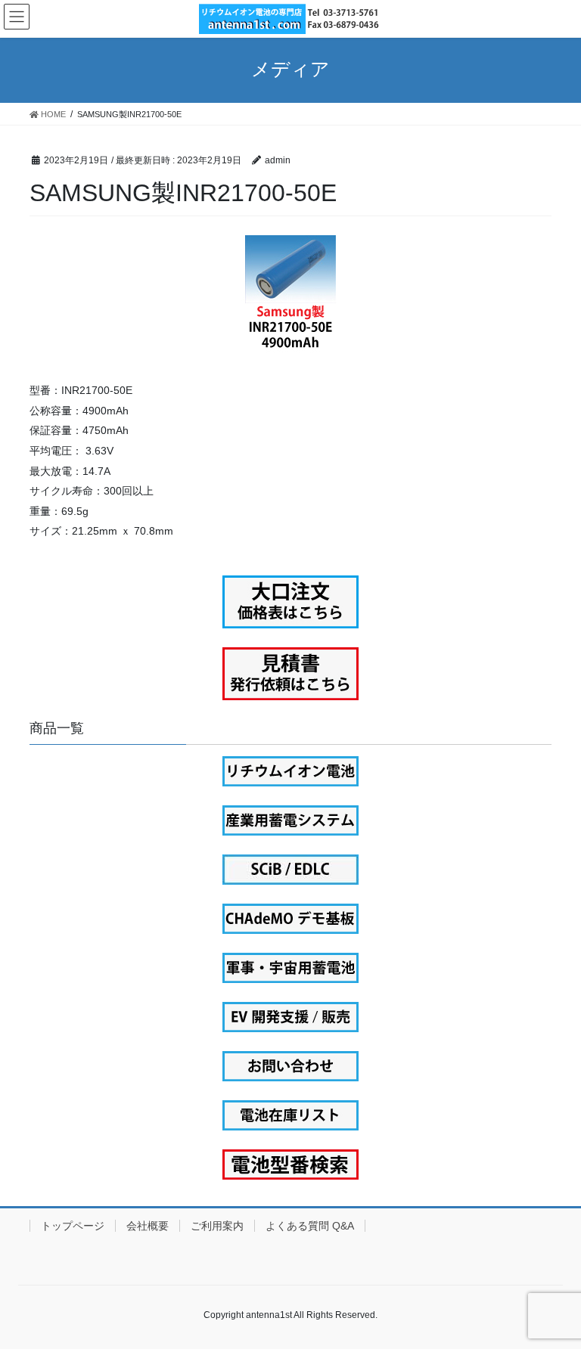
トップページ (72, 1226)
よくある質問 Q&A (310, 1226)
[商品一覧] (290, 771)
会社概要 (147, 1226)
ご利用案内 (217, 1226)
